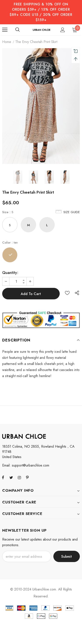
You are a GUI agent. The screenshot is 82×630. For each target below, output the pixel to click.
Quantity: (10, 272)
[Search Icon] (17, 30)
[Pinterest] (27, 477)
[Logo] (41, 29)
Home (6, 41)
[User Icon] (62, 30)
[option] (41, 106)
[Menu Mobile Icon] (4, 29)
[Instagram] (19, 477)
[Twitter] (11, 477)
